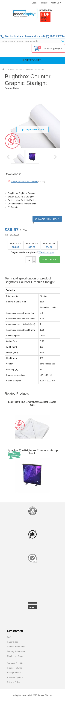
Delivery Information (16, 651)
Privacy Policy (13, 682)
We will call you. (46, 252)
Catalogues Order (15, 656)
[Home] (3, 69)
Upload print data (47, 218)
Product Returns (14, 668)
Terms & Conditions (16, 663)
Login (34, 3)
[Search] (62, 41)
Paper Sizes (12, 642)
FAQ (9, 637)
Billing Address (14, 673)
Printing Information (16, 646)
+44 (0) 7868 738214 (53, 36)
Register (43, 3)
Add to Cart (50, 259)
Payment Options (15, 677)
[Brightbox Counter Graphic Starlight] (17, 157)
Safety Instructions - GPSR (24, 181)
